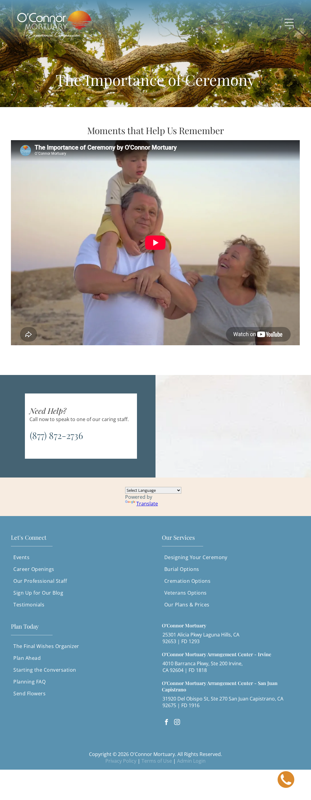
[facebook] (166, 722)
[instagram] (177, 722)
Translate (147, 503)
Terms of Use (157, 761)
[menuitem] (80, 557)
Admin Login (191, 761)
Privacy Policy (120, 761)
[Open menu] (289, 22)
